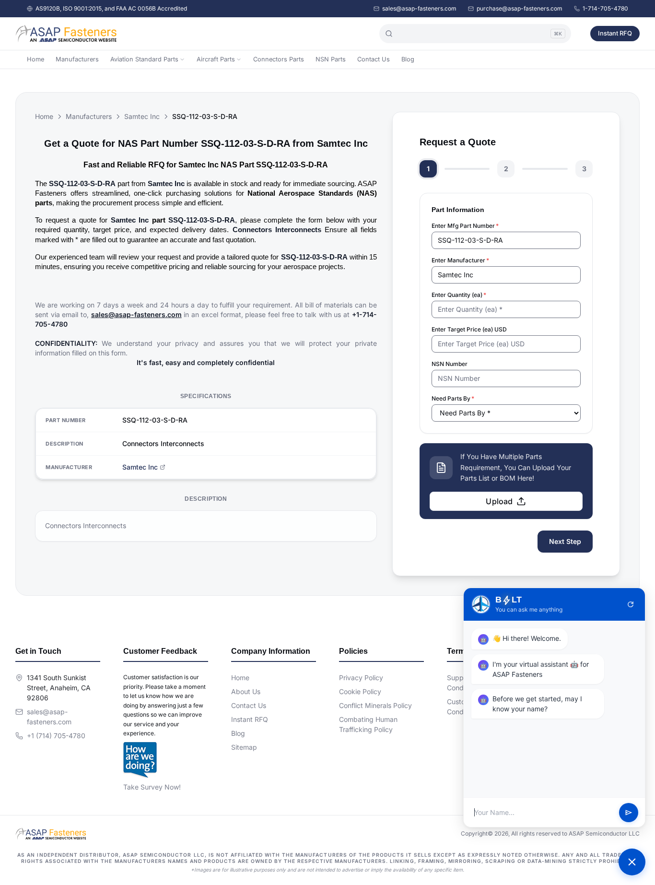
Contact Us (373, 59)
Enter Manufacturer (460, 260)
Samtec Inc (142, 116)
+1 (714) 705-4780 (56, 736)
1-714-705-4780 (605, 8)
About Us (245, 691)
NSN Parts (331, 59)
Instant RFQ (615, 33)
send (628, 812)
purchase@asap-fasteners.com (519, 8)
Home (35, 59)
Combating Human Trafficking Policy (368, 724)
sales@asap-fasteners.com (419, 8)
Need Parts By (453, 398)
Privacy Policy (361, 677)
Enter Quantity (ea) (459, 294)
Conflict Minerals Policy (375, 705)
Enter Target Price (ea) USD (469, 329)
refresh (630, 604)
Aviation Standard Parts (144, 59)
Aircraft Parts (216, 59)
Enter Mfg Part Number (465, 225)
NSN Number (450, 363)
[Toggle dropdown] (182, 59)
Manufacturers (77, 59)
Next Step (565, 541)
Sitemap (244, 747)
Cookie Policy (360, 691)
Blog (407, 59)
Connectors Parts (278, 59)
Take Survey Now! (152, 787)
